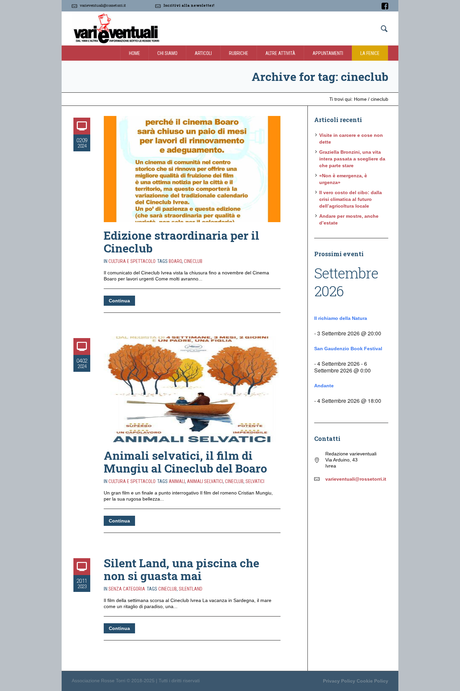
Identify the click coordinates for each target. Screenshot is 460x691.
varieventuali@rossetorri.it (103, 5)
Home (360, 99)
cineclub (193, 261)
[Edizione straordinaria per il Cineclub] (192, 169)
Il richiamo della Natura (340, 318)
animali (177, 481)
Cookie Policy (372, 681)
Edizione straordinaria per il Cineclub (181, 242)
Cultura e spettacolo (132, 261)
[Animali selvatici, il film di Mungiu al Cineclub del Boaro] (192, 389)
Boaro (175, 261)
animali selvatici (205, 481)
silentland (190, 589)
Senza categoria (126, 589)
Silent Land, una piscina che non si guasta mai (181, 569)
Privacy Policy (339, 681)
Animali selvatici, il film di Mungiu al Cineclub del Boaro (185, 462)
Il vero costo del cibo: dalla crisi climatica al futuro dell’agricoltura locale (350, 199)
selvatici (254, 481)
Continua (119, 300)
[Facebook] (385, 6)
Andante (324, 385)
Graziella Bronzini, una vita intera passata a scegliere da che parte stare (352, 158)
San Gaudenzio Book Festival (348, 348)
